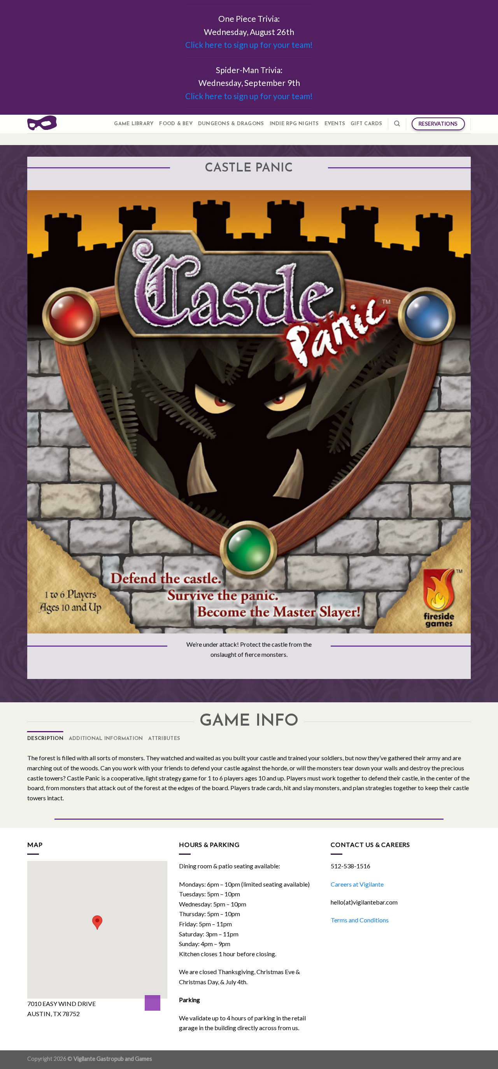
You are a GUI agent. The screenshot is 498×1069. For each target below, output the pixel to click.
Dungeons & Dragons (231, 123)
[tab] (45, 739)
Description (45, 738)
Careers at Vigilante (357, 884)
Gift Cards (366, 123)
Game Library (134, 123)
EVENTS (334, 123)
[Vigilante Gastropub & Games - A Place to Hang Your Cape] (42, 123)
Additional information (106, 738)
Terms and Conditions (360, 920)
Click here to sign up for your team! (249, 44)
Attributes (164, 738)
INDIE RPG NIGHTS (294, 123)
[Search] (397, 123)
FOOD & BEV (176, 123)
